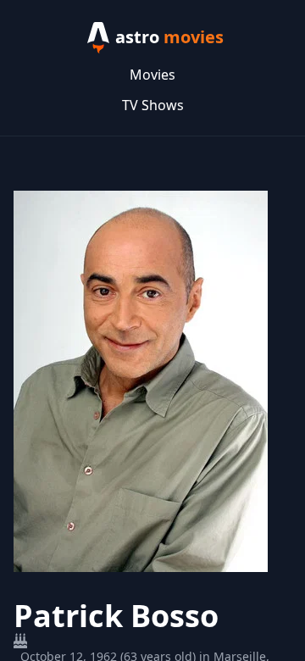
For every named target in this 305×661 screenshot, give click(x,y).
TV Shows (153, 105)
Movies (152, 74)
